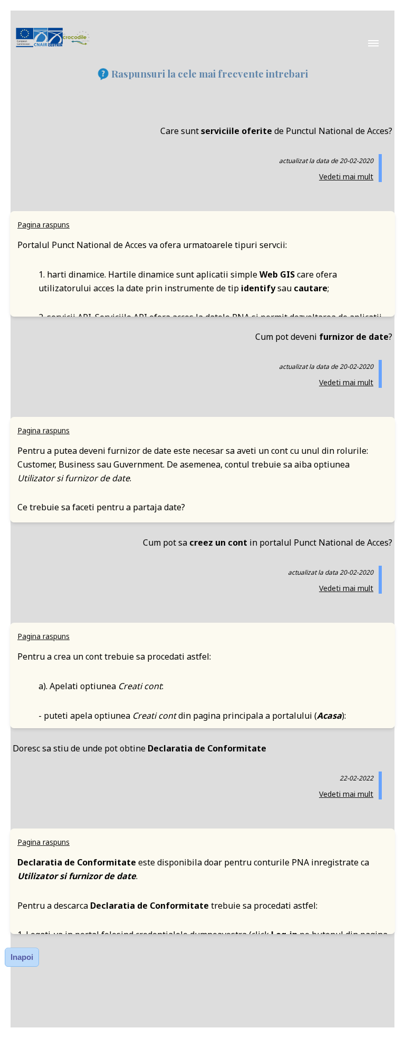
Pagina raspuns (43, 225)
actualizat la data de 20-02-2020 (326, 160)
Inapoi (22, 957)
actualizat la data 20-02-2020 (330, 572)
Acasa (203, 475)
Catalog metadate (203, 532)
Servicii (202, 504)
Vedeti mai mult (346, 177)
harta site (203, 589)
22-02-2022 (356, 778)
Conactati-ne (202, 561)
